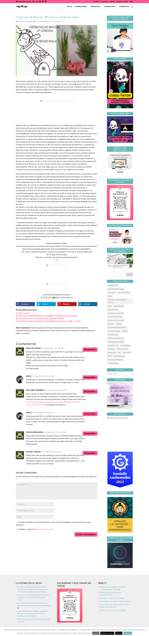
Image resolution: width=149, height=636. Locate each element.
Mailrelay (125, 331)
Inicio (69, 6)
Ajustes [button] (118, 633)
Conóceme (104, 1)
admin (28, 376)
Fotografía (111, 324)
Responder (90, 349)
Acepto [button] (96, 633)
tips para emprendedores (115, 359)
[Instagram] (46, 1)
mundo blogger (125, 345)
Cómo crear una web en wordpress (113, 610)
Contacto (96, 1)
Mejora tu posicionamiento (116, 338)
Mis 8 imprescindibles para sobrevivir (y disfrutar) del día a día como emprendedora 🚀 (34, 605)
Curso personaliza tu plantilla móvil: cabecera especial (41, 318)
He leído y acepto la (35, 529)
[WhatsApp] (33, 1)
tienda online (127, 352)
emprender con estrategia (116, 313)
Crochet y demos (33, 452)
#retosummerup (113, 285)
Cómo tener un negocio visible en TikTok (115, 601)
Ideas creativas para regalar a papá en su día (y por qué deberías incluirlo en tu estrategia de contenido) (32, 613)
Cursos (110, 296)
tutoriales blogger (113, 363)
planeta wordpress (122, 349)
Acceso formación (122, 1)
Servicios (95, 6)
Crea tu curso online (123, 292)
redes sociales (112, 352)
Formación (109, 6)
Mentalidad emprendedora (116, 342)
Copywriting (111, 292)
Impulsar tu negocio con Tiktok (112, 598)
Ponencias (124, 6)
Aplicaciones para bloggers (116, 289)
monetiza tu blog (113, 345)
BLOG (131, 1)
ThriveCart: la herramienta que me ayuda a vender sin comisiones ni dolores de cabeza (33, 597)
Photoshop (111, 349)
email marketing (113, 309)
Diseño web (80, 6)
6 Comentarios (57, 21)
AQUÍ (56, 260)
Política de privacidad (44, 529)
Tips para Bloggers (44, 21)
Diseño (110, 306)
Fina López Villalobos (35, 390)
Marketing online (113, 334)
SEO (119, 352)
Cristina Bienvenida (34, 432)
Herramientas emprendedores (117, 327)
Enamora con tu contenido (116, 320)
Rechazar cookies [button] (107, 633)
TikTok (110, 356)
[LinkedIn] (40, 1)
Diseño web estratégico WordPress (113, 587)
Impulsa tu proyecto (114, 331)
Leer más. (127, 633)
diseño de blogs (119, 306)
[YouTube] (43, 1)
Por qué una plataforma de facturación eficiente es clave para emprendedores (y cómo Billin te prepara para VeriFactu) (33, 589)
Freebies (118, 324)
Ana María (22, 21)
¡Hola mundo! (23, 313)
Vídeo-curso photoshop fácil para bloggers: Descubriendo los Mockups (48, 316)
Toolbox (112, 1)
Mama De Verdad (33, 348)
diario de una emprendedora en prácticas (117, 301)
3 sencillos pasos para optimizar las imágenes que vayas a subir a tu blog (49, 321)
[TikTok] (37, 1)
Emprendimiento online (115, 316)
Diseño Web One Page (111, 589)
